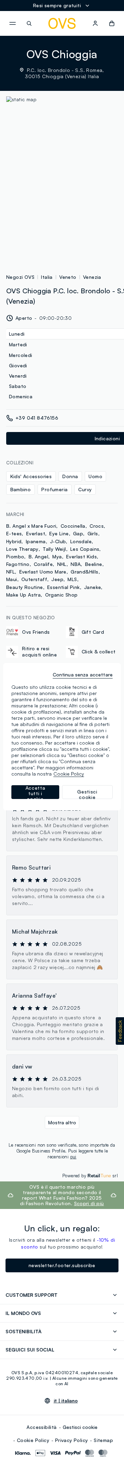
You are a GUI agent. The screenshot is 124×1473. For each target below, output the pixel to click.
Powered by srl (90, 1175)
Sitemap (103, 1440)
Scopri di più (89, 1203)
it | (66, 1400)
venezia (92, 277)
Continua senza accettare (83, 674)
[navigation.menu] (12, 23)
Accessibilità (41, 1427)
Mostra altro (62, 1122)
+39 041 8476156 (37, 418)
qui (73, 1156)
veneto (67, 277)
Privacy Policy (71, 1440)
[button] (120, 1031)
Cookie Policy (33, 1440)
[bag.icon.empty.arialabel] (111, 23)
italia (46, 277)
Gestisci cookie (80, 1427)
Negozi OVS (20, 277)
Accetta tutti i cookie (35, 792)
